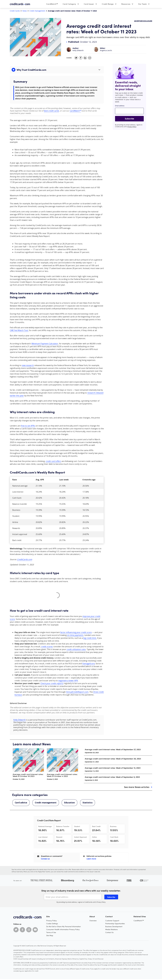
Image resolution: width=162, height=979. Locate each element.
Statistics (88, 802)
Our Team (142, 4)
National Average (45, 826)
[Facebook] (22, 929)
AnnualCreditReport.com (77, 692)
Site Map (49, 935)
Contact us (45, 859)
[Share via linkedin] (85, 57)
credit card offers (53, 461)
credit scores (47, 646)
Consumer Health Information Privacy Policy (63, 929)
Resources (125, 4)
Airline (94, 837)
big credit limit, (90, 638)
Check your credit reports (51, 683)
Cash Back (114, 837)
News (24, 11)
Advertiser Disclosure (143, 21)
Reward (59, 837)
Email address (119, 106)
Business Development (113, 926)
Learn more (91, 859)
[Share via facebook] (80, 57)
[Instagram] (28, 929)
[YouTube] (35, 929)
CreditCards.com (24, 559)
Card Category (69, 4)
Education (69, 802)
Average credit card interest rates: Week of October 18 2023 (28, 775)
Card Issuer (89, 4)
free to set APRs (28, 425)
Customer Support (112, 920)
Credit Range (108, 4)
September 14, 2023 (92, 771)
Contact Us (109, 932)
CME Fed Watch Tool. (19, 330)
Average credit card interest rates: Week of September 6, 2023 (112, 777)
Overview (93, 920)
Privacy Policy (131, 127)
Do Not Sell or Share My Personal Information (63, 926)
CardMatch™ (52, 4)
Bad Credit (96, 826)
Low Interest (42, 837)
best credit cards (51, 110)
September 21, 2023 (92, 762)
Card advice (21, 802)
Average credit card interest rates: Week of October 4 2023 (62, 775)
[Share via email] (89, 57)
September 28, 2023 (92, 753)
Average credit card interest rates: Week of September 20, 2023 (113, 758)
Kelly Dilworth (78, 50)
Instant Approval (80, 837)
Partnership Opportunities (115, 923)
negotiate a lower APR (68, 680)
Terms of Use (51, 932)
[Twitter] (16, 929)
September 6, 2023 (91, 780)
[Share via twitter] (76, 57)
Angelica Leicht (106, 50)
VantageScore (88, 663)
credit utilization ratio (76, 649)
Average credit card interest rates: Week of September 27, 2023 (113, 749)
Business (113, 826)
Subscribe (129, 118)
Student (77, 826)
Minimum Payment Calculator (45, 343)
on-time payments (75, 635)
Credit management (37, 11)
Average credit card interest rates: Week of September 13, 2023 (112, 767)
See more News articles (137, 787)
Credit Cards (15, 11)
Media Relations (111, 929)
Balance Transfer (62, 826)
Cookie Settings (52, 923)
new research (28, 365)
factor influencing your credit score (76, 632)
